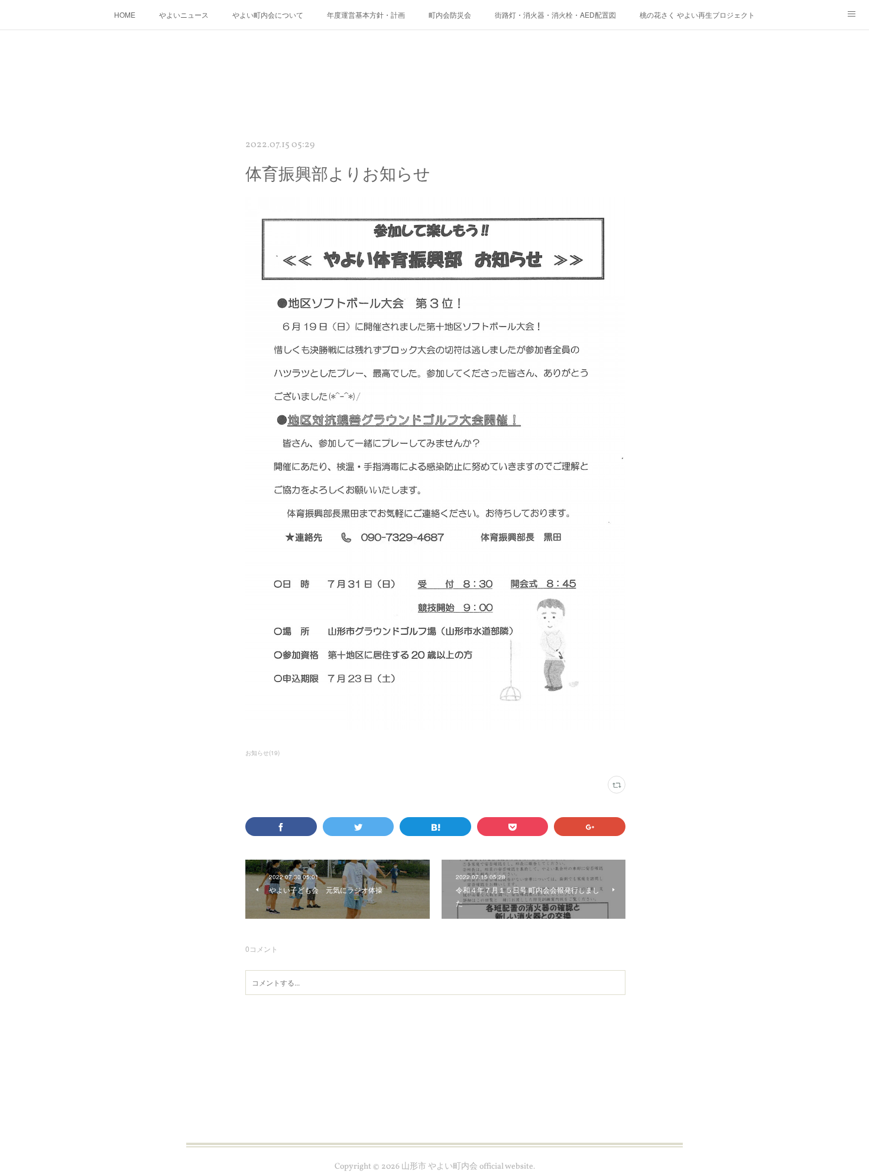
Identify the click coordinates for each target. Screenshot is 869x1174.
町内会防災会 (450, 14)
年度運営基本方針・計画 (366, 14)
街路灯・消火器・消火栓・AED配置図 (555, 14)
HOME (124, 14)
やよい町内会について (267, 14)
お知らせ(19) (262, 753)
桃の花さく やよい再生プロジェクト (697, 14)
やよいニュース (184, 14)
